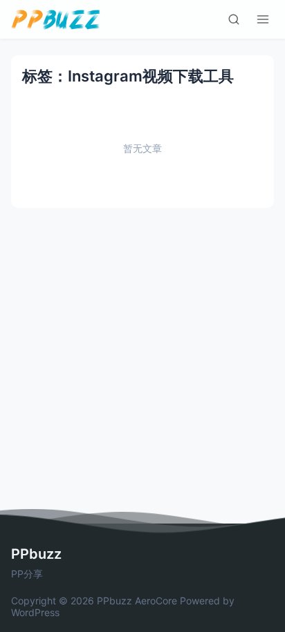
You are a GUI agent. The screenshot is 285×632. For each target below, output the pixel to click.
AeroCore (156, 600)
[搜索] (233, 19)
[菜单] (263, 19)
